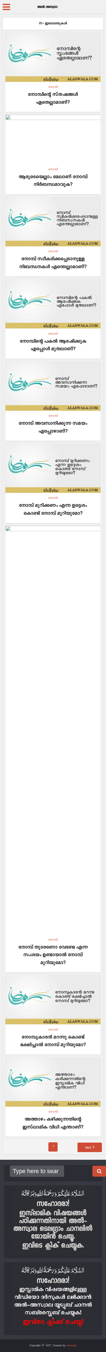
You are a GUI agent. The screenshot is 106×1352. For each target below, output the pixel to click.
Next (88, 1148)
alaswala (71, 1345)
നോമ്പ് (53, 87)
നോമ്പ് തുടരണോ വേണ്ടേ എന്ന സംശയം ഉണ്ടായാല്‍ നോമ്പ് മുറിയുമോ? (53, 955)
